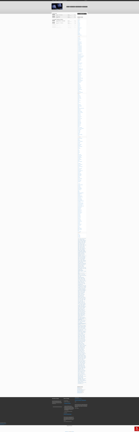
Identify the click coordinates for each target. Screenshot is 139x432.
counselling (79, 158)
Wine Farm (79, 380)
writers (83, 382)
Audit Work (79, 142)
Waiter (84, 374)
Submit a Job (86, 0)
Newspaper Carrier (81, 325)
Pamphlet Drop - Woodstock (79, 392)
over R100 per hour (80, 45)
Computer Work (79, 156)
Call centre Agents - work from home (80, 389)
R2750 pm (79, 84)
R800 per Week (79, 122)
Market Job (84, 313)
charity (78, 259)
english (80, 276)
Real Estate (79, 344)
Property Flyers (78, 388)
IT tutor (79, 304)
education (78, 276)
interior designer (79, 180)
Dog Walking (79, 163)
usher (79, 372)
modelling (81, 320)
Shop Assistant (83, 354)
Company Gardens (84, 260)
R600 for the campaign (80, 112)
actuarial (85, 238)
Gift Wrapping (79, 171)
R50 (78, 103)
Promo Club (68, 6)
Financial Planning (80, 168)
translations (79, 371)
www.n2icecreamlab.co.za (80, 383)
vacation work (82, 372)
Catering (79, 152)
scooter (80, 352)
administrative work (84, 240)
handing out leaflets (79, 296)
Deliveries (85, 267)
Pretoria (81, 337)
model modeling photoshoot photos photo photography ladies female (81, 319)
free (83, 287)
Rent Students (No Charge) (78, 6)
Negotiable (79, 44)
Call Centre (79, 148)
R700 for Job (79, 115)
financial (84, 283)
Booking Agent (79, 250)
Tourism (80, 370)
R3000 (78, 90)
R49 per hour (79, 102)
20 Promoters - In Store (79, 391)
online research (84, 328)
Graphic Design (79, 173)
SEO (84, 352)
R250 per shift (79, 79)
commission (79, 260)
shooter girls (80, 354)
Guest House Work (82, 293)
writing (85, 382)
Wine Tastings (79, 381)
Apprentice (79, 140)
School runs (79, 352)
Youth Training (79, 231)
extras (78, 167)
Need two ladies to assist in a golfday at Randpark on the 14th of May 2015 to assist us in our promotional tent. (82, 324)
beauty (80, 248)
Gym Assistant (83, 294)
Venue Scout (79, 373)
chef (79, 259)
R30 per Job (79, 86)
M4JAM (79, 191)
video (83, 373)
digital (81, 269)
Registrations (81, 345)
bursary (85, 252)
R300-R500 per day (80, 89)
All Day (78, 20)
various (78, 135)
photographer (83, 335)
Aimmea (57, 27)
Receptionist (81, 344)
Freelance (85, 287)
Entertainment (79, 278)
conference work (84, 261)
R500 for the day (79, 105)
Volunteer (79, 227)
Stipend (78, 126)
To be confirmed (79, 129)
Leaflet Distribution (80, 188)
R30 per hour (79, 85)
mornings (80, 321)
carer (78, 149)
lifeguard (81, 311)
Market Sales (79, 314)
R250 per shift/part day (80, 80)
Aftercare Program (79, 242)
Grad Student (79, 292)
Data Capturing (79, 267)
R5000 (78, 107)
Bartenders (79, 248)
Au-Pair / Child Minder (80, 141)
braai (78, 251)
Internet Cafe (82, 302)
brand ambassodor (79, 252)
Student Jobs (81, 361)
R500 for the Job (79, 106)
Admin (78, 239)
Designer (83, 268)
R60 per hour (79, 110)
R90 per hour (79, 124)
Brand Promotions (82, 252)
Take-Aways (84, 363)
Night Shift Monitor (82, 326)
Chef (78, 153)
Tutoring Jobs (79, 225)
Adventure (82, 241)
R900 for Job (79, 125)
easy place (81, 275)
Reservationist (81, 346)
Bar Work (79, 143)
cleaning (83, 259)
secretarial (82, 352)
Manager (83, 312)
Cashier (78, 150)
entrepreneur (84, 278)
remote (82, 345)
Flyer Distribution (80, 286)
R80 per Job (79, 120)
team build (84, 365)
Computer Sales (79, 261)
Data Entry (81, 267)
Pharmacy (78, 335)
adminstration (79, 241)
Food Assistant (85, 286)
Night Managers (79, 326)
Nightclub (85, 326)
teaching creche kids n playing (80, 365)
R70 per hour (79, 114)
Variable (79, 133)
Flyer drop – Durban (2, 424)
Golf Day (79, 172)
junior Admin (83, 305)
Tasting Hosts (81, 364)
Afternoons (79, 19)
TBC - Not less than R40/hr (81, 128)
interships (84, 303)
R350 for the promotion (80, 92)
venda (83, 372)
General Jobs (79, 169)
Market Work (81, 314)
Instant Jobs (79, 179)
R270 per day (79, 82)
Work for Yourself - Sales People (80, 390)
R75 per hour (79, 117)
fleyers (85, 285)
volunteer (83, 374)
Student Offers (59, 0)
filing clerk (80, 283)
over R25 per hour (80, 46)
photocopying (81, 335)
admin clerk (83, 239)
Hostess (79, 176)
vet (80, 373)
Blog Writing (79, 145)
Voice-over (81, 374)
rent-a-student (85, 345)
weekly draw (81, 379)
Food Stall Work (79, 287)
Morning (78, 321)
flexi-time (82, 285)
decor (83, 267)
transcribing (84, 370)
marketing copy (79, 315)
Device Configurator (80, 161)
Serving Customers (79, 353)
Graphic (81, 292)
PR (80, 337)
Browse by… (79, 17)
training (82, 370)
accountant (81, 238)
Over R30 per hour (80, 47)
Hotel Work (79, 177)
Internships (79, 181)
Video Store (79, 374)
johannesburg (79, 305)
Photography (82, 336)
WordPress (73, 431)
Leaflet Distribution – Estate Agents (60, 20)
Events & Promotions (80, 166)
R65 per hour (79, 113)
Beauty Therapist (79, 144)
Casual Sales (84, 257)
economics (85, 275)
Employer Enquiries (65, 0)
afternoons (84, 242)
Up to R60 (79, 132)
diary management (79, 269)
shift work (83, 353)
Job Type (79, 18)
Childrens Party (79, 154)
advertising (84, 241)
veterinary (82, 373)
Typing (78, 226)
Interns (84, 302)
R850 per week (79, 123)
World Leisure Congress (80, 382)
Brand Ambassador (80, 251)
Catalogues (79, 258)
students (78, 362)
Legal (78, 190)
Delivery (79, 160)
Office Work (79, 328)
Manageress (79, 313)
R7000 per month (79, 116)
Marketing (83, 314)
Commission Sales (80, 155)
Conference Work (80, 157)
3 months (78, 238)
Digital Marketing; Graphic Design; (80, 270)
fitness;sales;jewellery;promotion (80, 284)
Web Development (80, 229)
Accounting (83, 238)
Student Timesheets (72, 6)
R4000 (78, 99)
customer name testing (79, 266)
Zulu (82, 383)
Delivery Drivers (81, 268)
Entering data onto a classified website (81, 277)
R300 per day (79, 88)
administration (81, 240)
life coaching (79, 311)
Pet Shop (82, 334)
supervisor (80, 362)
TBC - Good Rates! (80, 127)
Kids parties (79, 185)
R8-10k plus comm (80, 118)
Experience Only (79, 42)
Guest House (79, 293)
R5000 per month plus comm (81, 108)
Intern (84, 301)
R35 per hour (79, 91)
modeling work (79, 320)
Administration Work (80, 138)
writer (82, 382)
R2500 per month (79, 81)
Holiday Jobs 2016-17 (85, 6)
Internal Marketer (79, 302)
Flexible (83, 285)
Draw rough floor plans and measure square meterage (81, 273)
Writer (78, 230)
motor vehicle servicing (83, 321)
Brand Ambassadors (80, 146)
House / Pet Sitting (80, 178)
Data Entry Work (79, 159)
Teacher (83, 364)
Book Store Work (83, 249)
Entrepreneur (79, 165)
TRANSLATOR (81, 371)
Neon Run (78, 325)
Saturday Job (79, 351)
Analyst (78, 139)
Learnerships (79, 189)
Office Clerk (84, 327)
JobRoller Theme (67, 431)
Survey (84, 362)
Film (81, 283)
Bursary (79, 40)
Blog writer (79, 249)
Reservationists (83, 346)
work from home (82, 381)
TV (84, 371)
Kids (85, 306)
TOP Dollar (79, 130)
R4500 (78, 101)
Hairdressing (81, 295)
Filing (78, 283)
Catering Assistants (83, 258)
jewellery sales (84, 304)
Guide (81, 294)
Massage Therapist (82, 315)
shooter (78, 354)
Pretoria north (84, 337)
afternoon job (82, 242)
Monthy (84, 320)
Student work (84, 361)
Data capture (83, 266)
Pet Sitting (84, 334)
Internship (78, 303)
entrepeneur (81, 278)
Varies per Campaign (80, 134)
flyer (78, 286)
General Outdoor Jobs (80, 170)
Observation (79, 327)
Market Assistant (81, 313)
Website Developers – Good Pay (3, 423)
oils (80, 328)
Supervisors (83, 362)
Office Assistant (81, 327)
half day (83, 295)
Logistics (82, 311)
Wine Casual (83, 379)
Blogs (61, 0)
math (84, 315)
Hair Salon (79, 295)
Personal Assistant (79, 334)
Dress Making (79, 274)
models (83, 320)
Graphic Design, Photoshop (80, 400)
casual (80, 257)
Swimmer (81, 363)
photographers (79, 336)
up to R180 (79, 131)
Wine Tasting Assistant (84, 380)
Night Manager (84, 325)
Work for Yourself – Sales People (78, 398)
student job (79, 361)
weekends (78, 379)
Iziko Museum (81, 304)
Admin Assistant (80, 239)
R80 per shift (79, 121)
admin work (79, 240)
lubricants (84, 311)
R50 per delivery (83, 343)
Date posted (79, 232)
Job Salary (79, 36)
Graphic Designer (80, 174)
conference (82, 261)
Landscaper (79, 186)
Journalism (79, 183)
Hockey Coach (82, 296)
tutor (83, 371)
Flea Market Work (79, 285)
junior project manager (80, 184)
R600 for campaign (80, 111)
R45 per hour (79, 100)
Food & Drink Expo (67, 414)
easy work (83, 275)
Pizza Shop (79, 337)
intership (82, 303)
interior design (82, 301)
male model (82, 312)
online (81, 328)
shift (81, 353)
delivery (78, 268)
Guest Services (79, 175)
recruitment (83, 344)
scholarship (81, 351)
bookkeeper (81, 250)
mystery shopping (80, 322)
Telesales (79, 223)
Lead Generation (79, 187)
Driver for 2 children (83, 274)
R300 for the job (79, 87)
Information (53, 0)
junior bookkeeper (79, 306)
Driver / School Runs (80, 164)
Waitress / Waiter (79, 228)
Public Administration (79, 343)
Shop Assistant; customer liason (80, 355)
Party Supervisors (82, 333)
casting (78, 151)
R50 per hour (79, 104)
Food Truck (82, 287)
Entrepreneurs (56, 0)
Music (78, 322)
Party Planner (79, 333)
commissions (81, 260)
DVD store (79, 275)
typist (78, 372)
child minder (81, 259)
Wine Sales (81, 380)
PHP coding (84, 336)
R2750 (78, 83)
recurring (78, 345)
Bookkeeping (84, 250)
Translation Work (79, 224)
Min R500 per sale (80, 43)
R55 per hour (79, 109)
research (78, 346)
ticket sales (79, 370)
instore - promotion (79, 301)
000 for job (79, 37)
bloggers (80, 249)
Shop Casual (84, 355)
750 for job (79, 38)
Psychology (82, 342)
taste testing (79, 364)
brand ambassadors (84, 251)
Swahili (78, 363)
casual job (82, 257)
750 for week (79, 39)
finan (82, 283)
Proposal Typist (79, 342)
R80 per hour (79, 119)
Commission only (80, 41)
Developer (85, 268)
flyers (82, 286)
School (83, 351)
